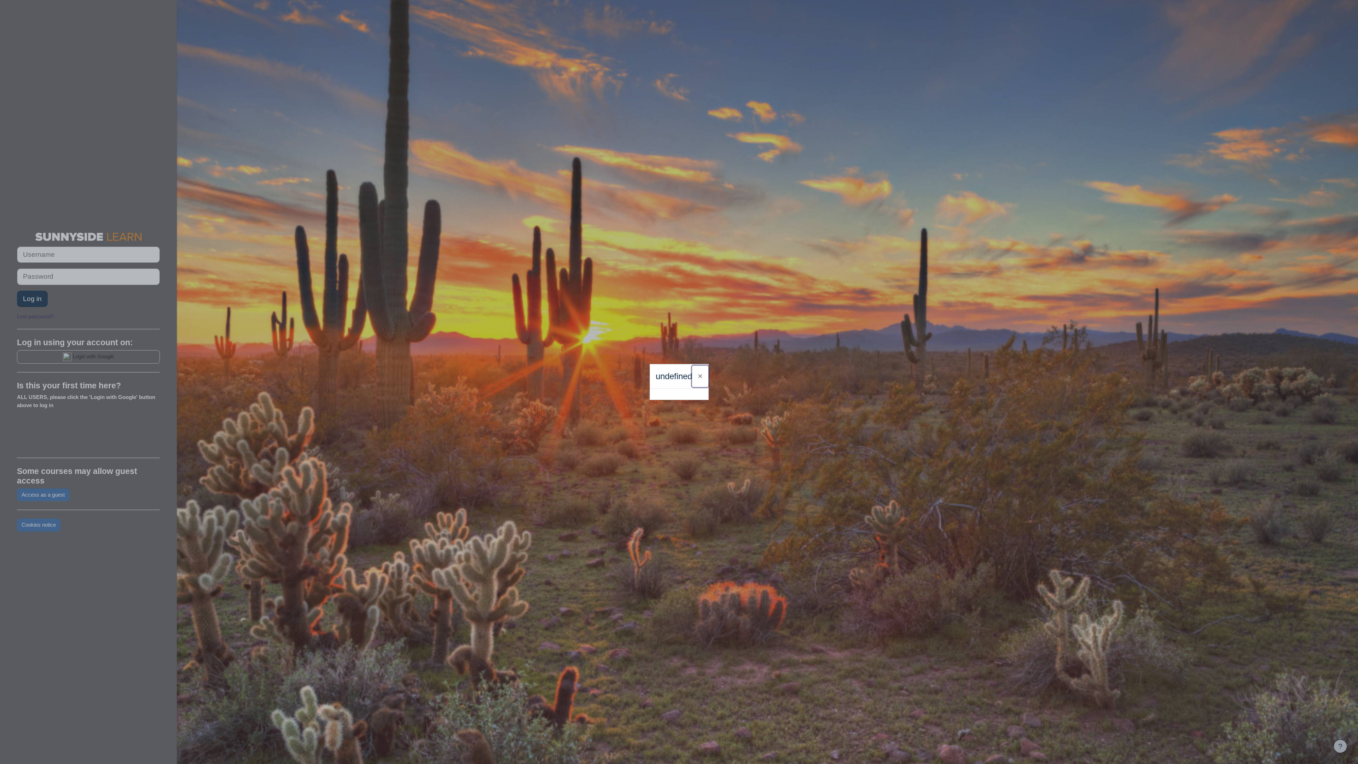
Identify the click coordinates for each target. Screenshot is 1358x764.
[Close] (700, 376)
